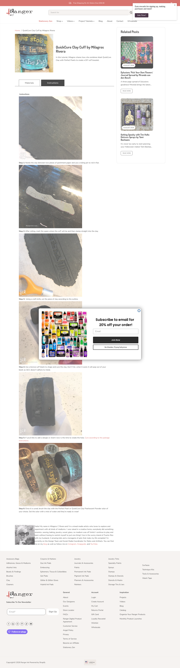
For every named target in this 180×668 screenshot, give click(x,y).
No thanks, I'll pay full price (116, 347)
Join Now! (141, 15)
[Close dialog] (139, 310)
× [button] (175, 5)
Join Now (115, 340)
